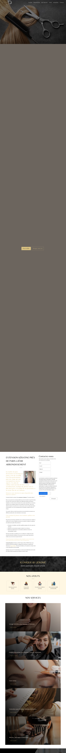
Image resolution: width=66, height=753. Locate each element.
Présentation (37, 2)
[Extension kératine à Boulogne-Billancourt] (29, 477)
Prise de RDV (26, 248)
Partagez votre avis (37, 248)
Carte (50, 2)
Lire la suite (13, 627)
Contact (62, 2)
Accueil (30, 2)
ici (54, 489)
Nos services (44, 2)
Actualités (55, 2)
